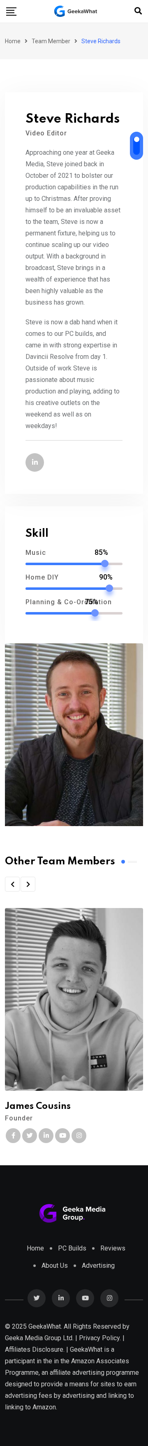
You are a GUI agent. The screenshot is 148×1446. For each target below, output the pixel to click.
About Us (55, 1265)
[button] (12, 884)
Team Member (51, 41)
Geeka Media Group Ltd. (39, 1338)
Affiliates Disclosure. (35, 1349)
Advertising (98, 1265)
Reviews (112, 1248)
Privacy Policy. (100, 1338)
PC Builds (72, 1248)
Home (13, 41)
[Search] (138, 11)
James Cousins (38, 1106)
